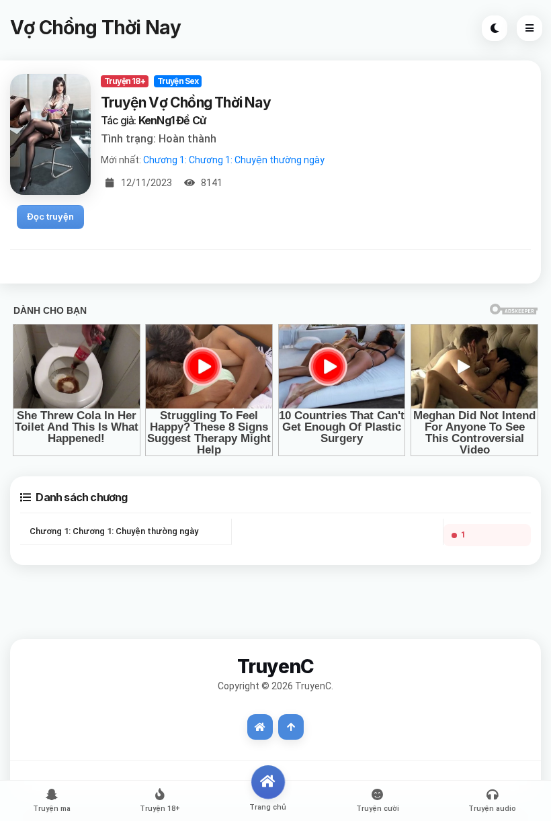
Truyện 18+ (124, 81)
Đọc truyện (50, 216)
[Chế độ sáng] (494, 28)
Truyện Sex (178, 81)
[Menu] (529, 28)
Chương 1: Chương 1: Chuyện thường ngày (234, 160)
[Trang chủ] (260, 727)
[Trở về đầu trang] (291, 727)
